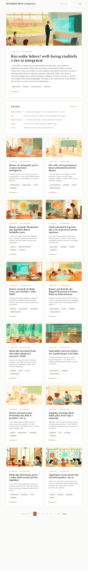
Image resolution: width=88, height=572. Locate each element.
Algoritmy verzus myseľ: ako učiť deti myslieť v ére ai (64, 476)
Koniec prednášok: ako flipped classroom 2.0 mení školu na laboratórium (63, 292)
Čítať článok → (15, 91)
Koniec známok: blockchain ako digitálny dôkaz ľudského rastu (24, 230)
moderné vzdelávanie (16, 119)
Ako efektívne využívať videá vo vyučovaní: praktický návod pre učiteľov (44, 119)
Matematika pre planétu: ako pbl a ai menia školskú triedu (39, 127)
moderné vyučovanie (16, 112)
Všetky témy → (73, 106)
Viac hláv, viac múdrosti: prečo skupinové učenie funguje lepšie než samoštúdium (45, 115)
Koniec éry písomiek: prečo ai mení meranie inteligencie (23, 168)
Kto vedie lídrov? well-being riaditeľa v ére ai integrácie (44, 58)
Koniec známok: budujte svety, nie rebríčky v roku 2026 (22, 292)
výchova (13, 123)
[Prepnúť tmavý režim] (80, 4)
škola (12, 115)
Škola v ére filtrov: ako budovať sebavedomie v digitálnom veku (40, 123)
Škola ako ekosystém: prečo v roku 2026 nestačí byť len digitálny (23, 477)
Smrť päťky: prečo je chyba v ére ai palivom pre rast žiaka (63, 352)
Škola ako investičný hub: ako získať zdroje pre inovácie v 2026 (22, 354)
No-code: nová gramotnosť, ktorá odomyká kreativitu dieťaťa (63, 168)
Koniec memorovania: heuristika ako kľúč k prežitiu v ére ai (20, 415)
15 (58, 514)
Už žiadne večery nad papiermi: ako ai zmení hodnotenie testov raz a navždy (45, 112)
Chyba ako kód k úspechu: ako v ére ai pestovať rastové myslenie (63, 230)
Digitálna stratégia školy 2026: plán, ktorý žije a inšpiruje (61, 415)
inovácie (13, 127)
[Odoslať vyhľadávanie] (74, 3)
